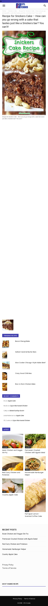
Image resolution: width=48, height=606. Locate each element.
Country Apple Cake (10, 495)
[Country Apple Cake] (12, 486)
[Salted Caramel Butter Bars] (4, 355)
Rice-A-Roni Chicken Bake (25, 384)
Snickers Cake (12, 11)
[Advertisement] (24, 220)
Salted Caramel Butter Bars (25, 352)
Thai (4, 469)
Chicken (5, 447)
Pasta (27, 469)
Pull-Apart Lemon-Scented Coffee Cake (33, 515)
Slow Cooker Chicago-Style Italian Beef (30, 363)
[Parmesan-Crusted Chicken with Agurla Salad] (35, 441)
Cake (4, 492)
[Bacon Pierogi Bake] (5, 344)
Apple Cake (12, 401)
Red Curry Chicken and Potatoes (14, 544)
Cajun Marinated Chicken (18, 406)
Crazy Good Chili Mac (23, 373)
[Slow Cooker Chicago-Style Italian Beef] (6, 365)
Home (4, 11)
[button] (3, 6)
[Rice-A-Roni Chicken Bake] (4, 387)
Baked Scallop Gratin (16, 411)
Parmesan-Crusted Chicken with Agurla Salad (35, 451)
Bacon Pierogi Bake (22, 341)
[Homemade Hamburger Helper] (35, 463)
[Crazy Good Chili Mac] (4, 376)
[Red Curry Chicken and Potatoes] (12, 463)
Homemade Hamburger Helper (14, 549)
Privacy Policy (7, 565)
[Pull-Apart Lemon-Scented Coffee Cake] (35, 495)
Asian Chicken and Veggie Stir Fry (15, 534)
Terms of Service (9, 568)
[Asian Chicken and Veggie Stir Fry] (12, 441)
